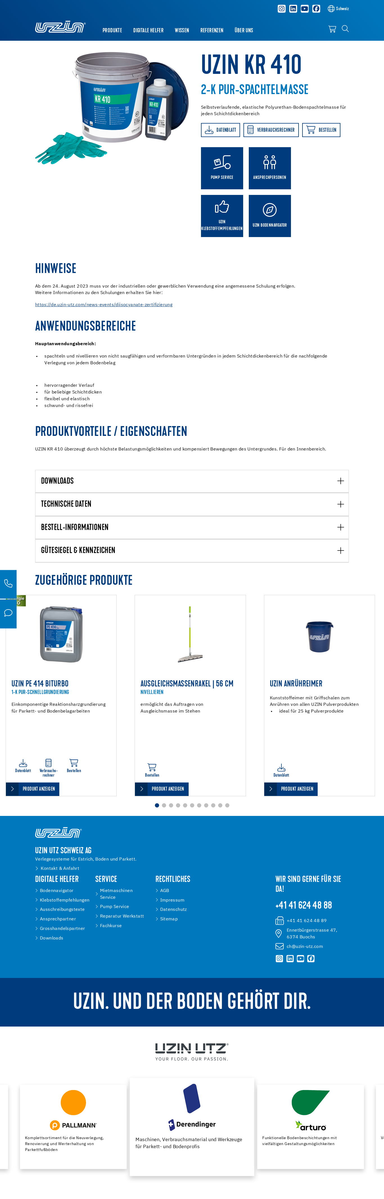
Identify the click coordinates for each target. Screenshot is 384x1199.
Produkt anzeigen (39, 789)
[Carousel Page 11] (227, 805)
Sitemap (169, 919)
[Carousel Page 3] (171, 805)
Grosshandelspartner (62, 929)
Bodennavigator (57, 891)
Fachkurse (111, 926)
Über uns (244, 31)
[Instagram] (281, 8)
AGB (164, 891)
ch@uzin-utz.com (305, 947)
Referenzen (211, 31)
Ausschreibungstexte (62, 909)
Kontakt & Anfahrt (60, 868)
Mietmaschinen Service (116, 894)
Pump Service (114, 907)
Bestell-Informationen (75, 528)
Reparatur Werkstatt (122, 916)
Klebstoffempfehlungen (64, 900)
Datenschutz (173, 909)
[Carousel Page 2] (164, 805)
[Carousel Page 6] (192, 805)
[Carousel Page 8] (206, 805)
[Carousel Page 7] (199, 805)
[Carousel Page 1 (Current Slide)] (157, 805)
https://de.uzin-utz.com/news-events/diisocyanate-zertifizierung (103, 305)
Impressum (172, 900)
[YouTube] (304, 8)
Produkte (112, 31)
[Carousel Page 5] (185, 805)
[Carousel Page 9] (213, 805)
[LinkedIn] (293, 8)
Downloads (57, 481)
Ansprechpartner (58, 919)
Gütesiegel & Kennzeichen (78, 551)
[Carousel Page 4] (178, 805)
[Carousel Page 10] (220, 805)
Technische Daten (66, 504)
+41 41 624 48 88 (303, 906)
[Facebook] (316, 8)
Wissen (182, 31)
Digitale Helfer (148, 31)
